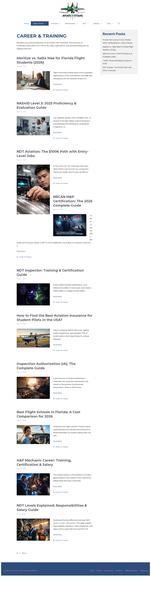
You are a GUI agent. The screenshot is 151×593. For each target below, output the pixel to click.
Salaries (96, 23)
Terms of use (144, 570)
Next (25, 553)
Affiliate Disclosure (131, 570)
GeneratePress (32, 570)
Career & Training (61, 90)
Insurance (54, 23)
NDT (84, 23)
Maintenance (70, 23)
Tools (109, 23)
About (92, 570)
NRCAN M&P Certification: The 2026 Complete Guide (72, 201)
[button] (119, 23)
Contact (99, 570)
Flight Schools (38, 23)
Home (26, 23)
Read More (57, 84)
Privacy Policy (108, 570)
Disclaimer (119, 570)
